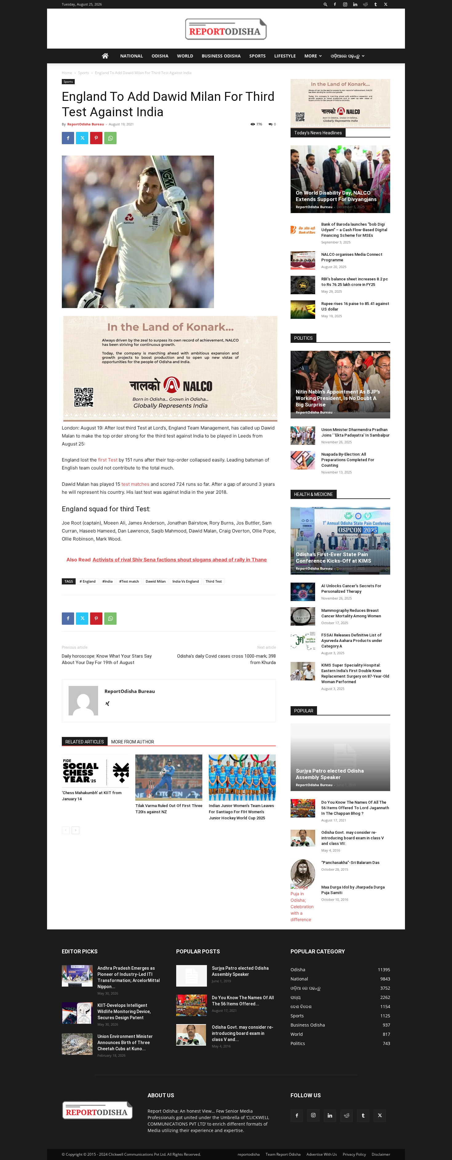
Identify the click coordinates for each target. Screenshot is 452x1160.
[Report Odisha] (226, 29)
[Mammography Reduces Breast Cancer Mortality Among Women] (303, 616)
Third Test (214, 581)
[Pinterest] (96, 138)
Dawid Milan (156, 581)
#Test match (129, 581)
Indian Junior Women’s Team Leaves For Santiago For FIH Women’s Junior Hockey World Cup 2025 (241, 811)
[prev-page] (65, 830)
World (185, 56)
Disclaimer (381, 1154)
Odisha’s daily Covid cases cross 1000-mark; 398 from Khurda (226, 659)
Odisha (160, 56)
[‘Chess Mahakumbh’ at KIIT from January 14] (95, 771)
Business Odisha (221, 56)
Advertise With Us (322, 1154)
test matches (135, 484)
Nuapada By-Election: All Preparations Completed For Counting (347, 460)
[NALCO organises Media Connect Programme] (303, 260)
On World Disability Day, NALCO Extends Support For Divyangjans (336, 196)
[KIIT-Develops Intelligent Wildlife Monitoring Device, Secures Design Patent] (77, 1013)
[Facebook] (334, 4)
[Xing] (110, 704)
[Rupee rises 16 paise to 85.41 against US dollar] (303, 309)
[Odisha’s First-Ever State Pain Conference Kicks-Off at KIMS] (340, 543)
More (310, 56)
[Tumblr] (375, 4)
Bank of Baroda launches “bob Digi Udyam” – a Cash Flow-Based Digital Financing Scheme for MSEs (354, 230)
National (131, 56)
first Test (107, 460)
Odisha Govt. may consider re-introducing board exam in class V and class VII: (352, 838)
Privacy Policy (354, 1154)
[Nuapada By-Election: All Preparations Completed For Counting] (303, 460)
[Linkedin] (355, 4)
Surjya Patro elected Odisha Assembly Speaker (330, 774)
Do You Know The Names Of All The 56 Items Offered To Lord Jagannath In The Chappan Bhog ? (355, 808)
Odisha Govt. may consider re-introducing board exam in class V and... (242, 1033)
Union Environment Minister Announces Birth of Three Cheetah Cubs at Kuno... (125, 1042)
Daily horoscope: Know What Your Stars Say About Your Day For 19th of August (107, 659)
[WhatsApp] (110, 138)
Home (67, 72)
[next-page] (75, 830)
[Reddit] (365, 4)
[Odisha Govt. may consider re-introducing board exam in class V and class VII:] (303, 838)
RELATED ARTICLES (84, 741)
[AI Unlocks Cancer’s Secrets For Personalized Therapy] (303, 592)
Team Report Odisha (283, 1154)
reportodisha (249, 1154)
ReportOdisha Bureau (85, 124)
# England (88, 581)
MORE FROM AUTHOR (132, 741)
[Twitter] (385, 4)
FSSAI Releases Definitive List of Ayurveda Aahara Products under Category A (351, 640)
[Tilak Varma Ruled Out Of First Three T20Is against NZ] (168, 777)
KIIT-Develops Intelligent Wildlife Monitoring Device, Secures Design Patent (124, 1011)
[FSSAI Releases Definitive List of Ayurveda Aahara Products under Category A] (303, 641)
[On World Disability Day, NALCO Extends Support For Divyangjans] (340, 185)
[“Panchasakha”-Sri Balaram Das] (303, 873)
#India (107, 581)
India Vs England (185, 581)
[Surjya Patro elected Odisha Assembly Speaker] (340, 757)
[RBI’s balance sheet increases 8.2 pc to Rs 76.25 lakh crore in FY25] (303, 285)
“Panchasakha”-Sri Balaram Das (350, 862)
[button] (325, 4)
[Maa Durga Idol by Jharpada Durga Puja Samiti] (303, 903)
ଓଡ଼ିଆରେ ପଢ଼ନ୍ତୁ (345, 56)
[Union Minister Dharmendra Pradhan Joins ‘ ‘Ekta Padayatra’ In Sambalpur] (303, 435)
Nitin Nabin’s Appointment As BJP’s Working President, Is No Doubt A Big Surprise (338, 398)
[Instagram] (345, 4)
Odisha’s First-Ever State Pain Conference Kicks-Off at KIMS (333, 557)
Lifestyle (285, 56)
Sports (257, 56)
